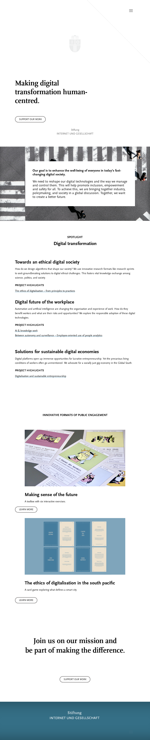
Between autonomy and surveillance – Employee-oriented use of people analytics (58, 335)
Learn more (26, 509)
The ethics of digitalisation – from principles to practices (45, 290)
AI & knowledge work (26, 330)
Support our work (30, 119)
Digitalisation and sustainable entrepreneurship (40, 376)
